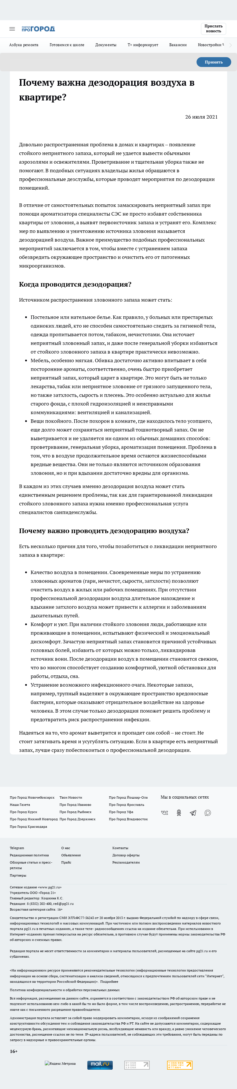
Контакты (120, 848)
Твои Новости (71, 797)
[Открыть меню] (12, 29)
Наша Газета (20, 804)
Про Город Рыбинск (75, 812)
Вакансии (178, 44)
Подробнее (109, 981)
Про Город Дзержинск (77, 819)
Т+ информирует (143, 44)
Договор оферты (126, 855)
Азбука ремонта (24, 44)
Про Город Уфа (121, 812)
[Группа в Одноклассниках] (179, 813)
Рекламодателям (126, 862)
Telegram (17, 848)
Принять (214, 62)
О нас (65, 848)
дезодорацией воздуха (46, 239)
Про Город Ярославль (126, 804)
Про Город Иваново (75, 804)
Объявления (71, 855)
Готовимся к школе (67, 44)
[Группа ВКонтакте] (164, 813)
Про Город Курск (23, 812)
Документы (105, 44)
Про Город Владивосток (128, 819)
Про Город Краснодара (28, 826)
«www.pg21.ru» (50, 887)
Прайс (66, 862)
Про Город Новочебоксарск (32, 797)
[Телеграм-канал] (193, 813)
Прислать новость (214, 28)
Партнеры (18, 875)
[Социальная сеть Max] (208, 813)
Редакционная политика (29, 855)
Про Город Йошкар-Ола (128, 797)
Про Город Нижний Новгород (34, 819)
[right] (230, 45)
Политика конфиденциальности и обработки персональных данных (65, 990)
